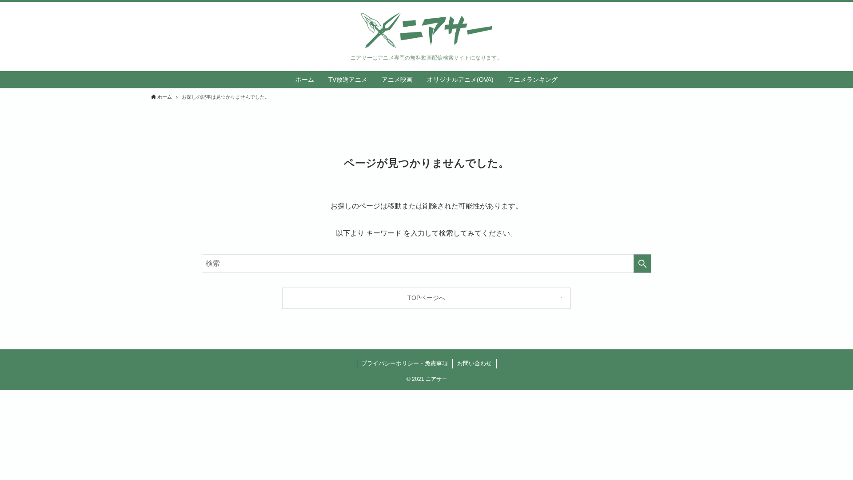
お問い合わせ (474, 363)
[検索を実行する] (642, 263)
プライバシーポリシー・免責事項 (404, 363)
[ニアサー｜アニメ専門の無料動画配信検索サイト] (426, 30)
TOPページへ (426, 297)
